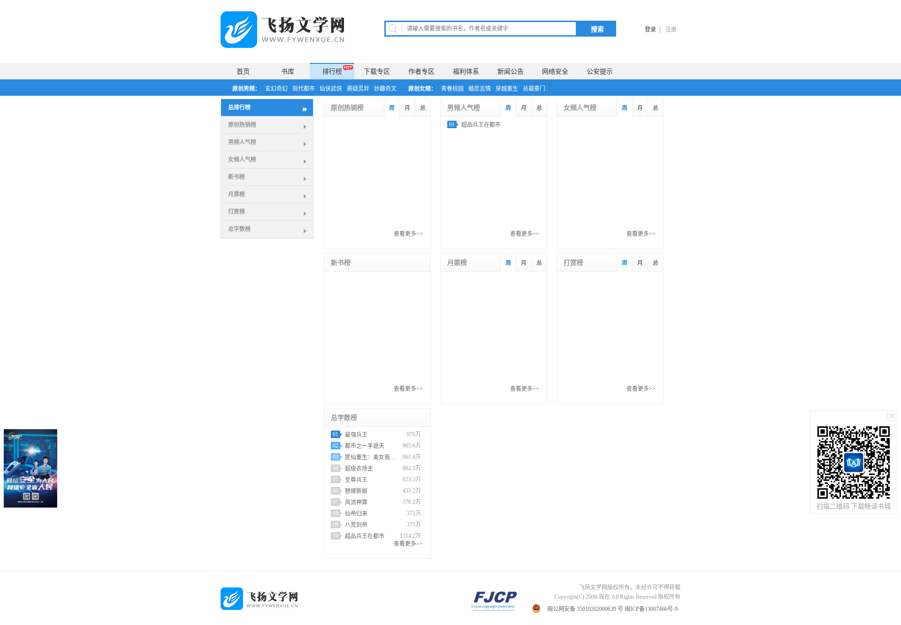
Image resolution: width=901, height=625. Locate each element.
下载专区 (377, 71)
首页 (243, 71)
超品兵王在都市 (481, 125)
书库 (287, 71)
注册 (671, 29)
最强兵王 (356, 435)
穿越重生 (507, 88)
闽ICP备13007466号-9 (652, 609)
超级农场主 (359, 468)
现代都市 (303, 88)
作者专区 (421, 71)
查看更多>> (408, 234)
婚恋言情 (479, 88)
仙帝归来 (356, 513)
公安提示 (600, 71)
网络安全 (555, 71)
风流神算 (356, 502)
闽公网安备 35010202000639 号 (585, 609)
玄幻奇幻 (276, 88)
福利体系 (466, 71)
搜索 (597, 29)
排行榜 (332, 71)
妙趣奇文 (385, 88)
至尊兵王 (356, 480)
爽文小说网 (286, 29)
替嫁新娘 (356, 491)
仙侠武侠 (331, 88)
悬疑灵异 (358, 88)
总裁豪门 (534, 88)
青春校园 (452, 88)
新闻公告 (510, 71)
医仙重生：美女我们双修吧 (372, 457)
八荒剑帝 (356, 525)
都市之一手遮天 (364, 446)
